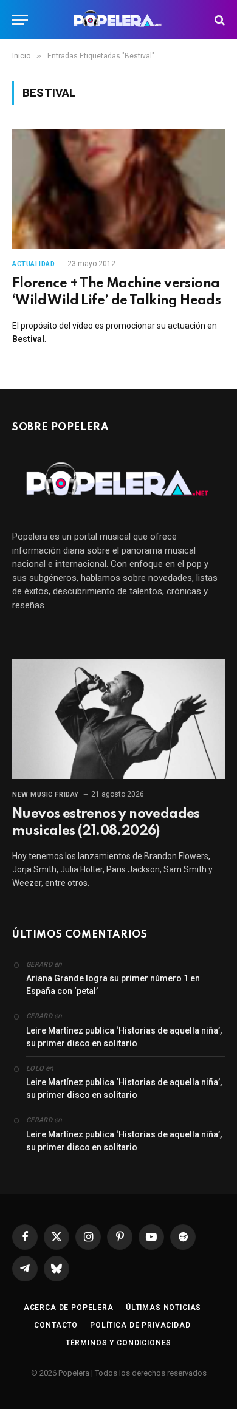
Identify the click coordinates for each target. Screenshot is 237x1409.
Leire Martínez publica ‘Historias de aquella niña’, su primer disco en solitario (124, 1037)
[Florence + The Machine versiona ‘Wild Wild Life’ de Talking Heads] (118, 189)
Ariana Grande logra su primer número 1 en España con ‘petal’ (113, 984)
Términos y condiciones (118, 1343)
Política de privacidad (140, 1325)
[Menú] (20, 19)
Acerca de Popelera (69, 1307)
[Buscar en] (218, 19)
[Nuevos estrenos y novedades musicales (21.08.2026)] (118, 719)
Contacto (56, 1325)
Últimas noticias (163, 1307)
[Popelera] (118, 19)
